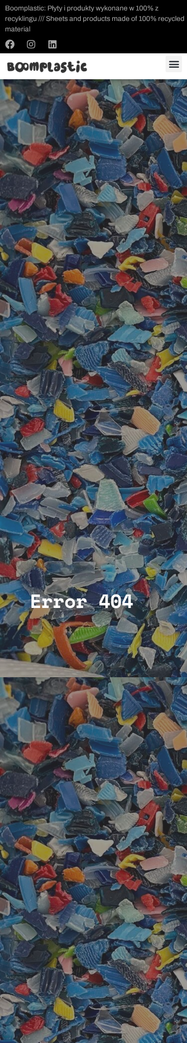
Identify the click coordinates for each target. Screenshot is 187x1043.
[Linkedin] (52, 43)
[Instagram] (30, 43)
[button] (174, 64)
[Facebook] (9, 43)
